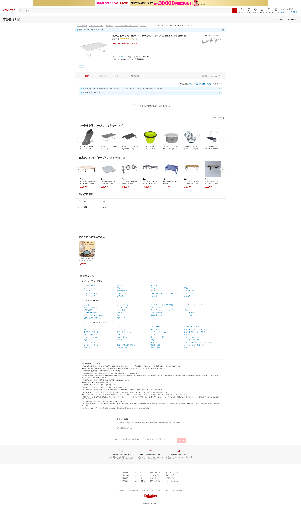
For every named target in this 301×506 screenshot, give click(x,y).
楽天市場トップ (82, 25)
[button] (249, 10)
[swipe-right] (222, 140)
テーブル (143, 25)
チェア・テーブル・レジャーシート (126, 25)
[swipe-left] (79, 140)
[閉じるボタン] (223, 30)
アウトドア (109, 25)
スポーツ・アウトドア (96, 25)
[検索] (234, 10)
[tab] (87, 76)
